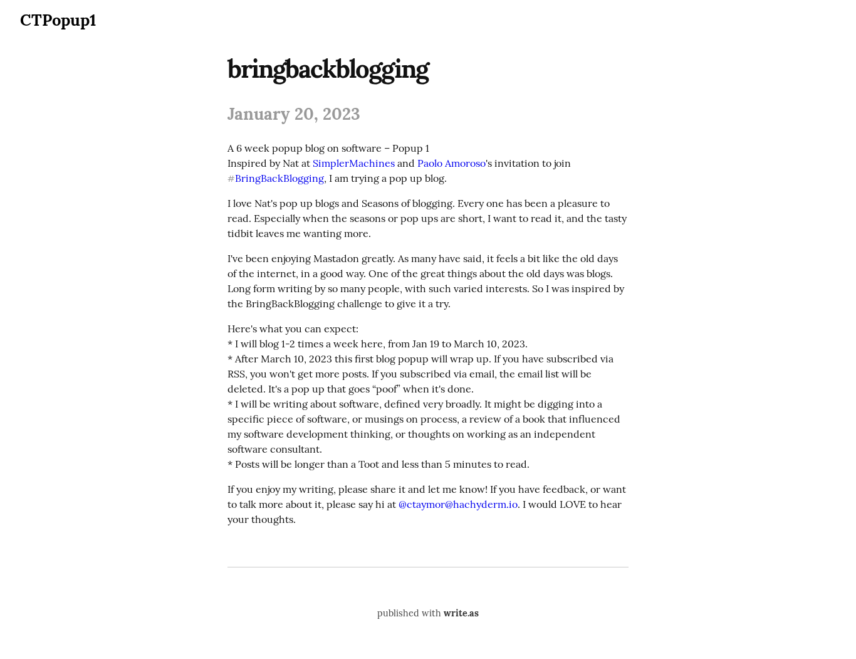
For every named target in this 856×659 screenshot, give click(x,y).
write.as (461, 613)
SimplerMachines (354, 163)
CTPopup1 (58, 19)
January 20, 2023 (293, 113)
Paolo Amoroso (451, 163)
